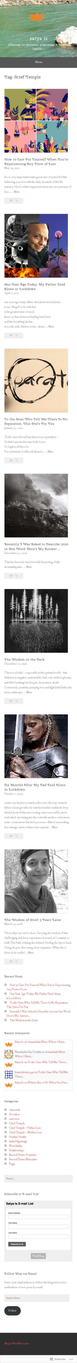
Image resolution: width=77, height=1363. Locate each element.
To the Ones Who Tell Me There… (48, 1062)
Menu (38, 62)
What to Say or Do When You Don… (48, 1082)
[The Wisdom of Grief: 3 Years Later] (16, 961)
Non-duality (15, 1146)
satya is (38, 38)
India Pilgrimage (18, 1141)
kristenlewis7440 (24, 1072)
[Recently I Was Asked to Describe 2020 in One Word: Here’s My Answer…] (16, 576)
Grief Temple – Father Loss (25, 1128)
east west (14, 1119)
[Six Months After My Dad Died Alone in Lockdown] (16, 836)
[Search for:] (38, 1178)
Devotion (14, 1114)
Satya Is (19, 1042)
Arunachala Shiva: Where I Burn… (47, 1042)
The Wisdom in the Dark (24, 659)
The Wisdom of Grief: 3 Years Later (32, 920)
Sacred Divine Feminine (22, 1155)
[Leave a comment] (11, 201)
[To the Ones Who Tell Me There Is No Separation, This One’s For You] (16, 460)
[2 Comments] (11, 460)
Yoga (12, 1164)
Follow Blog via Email (20, 1274)
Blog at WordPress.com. (16, 1343)
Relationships (16, 1150)
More (16, 192)
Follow (12, 1311)
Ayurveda (14, 1110)
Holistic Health (17, 1137)
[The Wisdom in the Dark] (16, 701)
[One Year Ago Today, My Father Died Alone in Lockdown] (16, 335)
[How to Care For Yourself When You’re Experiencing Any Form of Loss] (16, 201)
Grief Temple (17, 1123)
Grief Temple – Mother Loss (25, 1132)
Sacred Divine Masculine (23, 1159)
